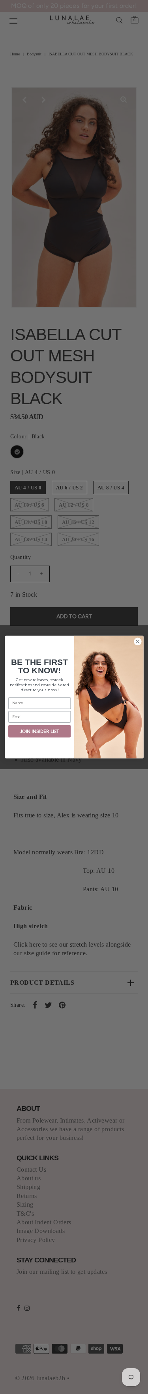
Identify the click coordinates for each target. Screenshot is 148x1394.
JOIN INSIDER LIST (39, 731)
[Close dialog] (137, 641)
